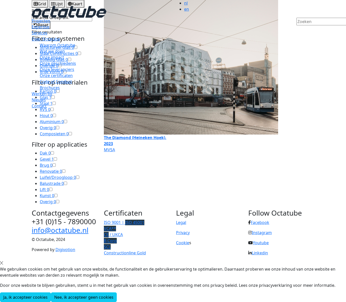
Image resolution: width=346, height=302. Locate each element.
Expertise (40, 27)
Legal (181, 222)
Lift (44, 189)
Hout (46, 115)
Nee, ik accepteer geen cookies (83, 297)
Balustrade (52, 183)
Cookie (182, 243)
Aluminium (52, 121)
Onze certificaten (56, 75)
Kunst (47, 195)
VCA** (110, 228)
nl (186, 3)
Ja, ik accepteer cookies (25, 297)
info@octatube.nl (60, 230)
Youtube (261, 243)
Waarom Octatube (57, 45)
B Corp (110, 240)
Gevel (47, 159)
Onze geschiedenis (58, 63)
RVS (45, 109)
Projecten (41, 21)
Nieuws (39, 100)
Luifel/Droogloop (58, 177)
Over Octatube (46, 39)
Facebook (260, 222)
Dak (45, 153)
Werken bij (42, 94)
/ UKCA (113, 234)
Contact (39, 106)
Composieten (54, 134)
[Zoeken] (299, 30)
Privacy (183, 232)
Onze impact (52, 57)
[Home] (69, 11)
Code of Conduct (56, 81)
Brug (46, 165)
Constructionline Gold (125, 253)
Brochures (50, 87)
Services (39, 33)
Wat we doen (52, 51)
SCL (107, 247)
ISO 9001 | (124, 222)
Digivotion (65, 249)
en (186, 9)
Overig (48, 127)
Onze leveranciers (57, 69)
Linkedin (260, 253)
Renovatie (51, 171)
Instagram (262, 232)
